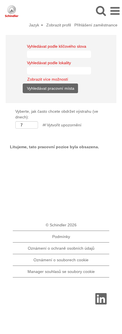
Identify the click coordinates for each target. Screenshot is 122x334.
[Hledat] (101, 10)
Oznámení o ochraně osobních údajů (61, 248)
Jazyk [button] (34, 25)
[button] (115, 11)
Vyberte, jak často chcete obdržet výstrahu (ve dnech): (56, 114)
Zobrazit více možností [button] (47, 79)
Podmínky (61, 236)
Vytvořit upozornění (63, 125)
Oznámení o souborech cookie (61, 260)
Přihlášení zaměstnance (95, 25)
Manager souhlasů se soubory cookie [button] (61, 271)
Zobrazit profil (58, 25)
